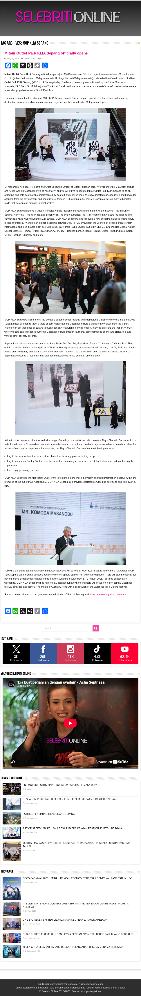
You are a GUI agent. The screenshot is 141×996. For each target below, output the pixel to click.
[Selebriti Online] (70, 18)
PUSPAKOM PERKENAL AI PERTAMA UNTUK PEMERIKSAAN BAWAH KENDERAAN (70, 799)
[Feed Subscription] (139, 42)
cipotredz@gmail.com (61, 984)
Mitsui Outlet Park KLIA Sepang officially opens (46, 53)
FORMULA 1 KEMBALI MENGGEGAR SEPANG (49, 814)
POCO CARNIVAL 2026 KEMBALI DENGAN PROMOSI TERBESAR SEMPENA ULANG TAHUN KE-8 (77, 878)
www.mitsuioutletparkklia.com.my (108, 594)
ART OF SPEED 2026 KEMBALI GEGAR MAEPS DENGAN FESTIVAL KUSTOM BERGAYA (73, 828)
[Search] (96, 628)
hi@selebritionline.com (91, 984)
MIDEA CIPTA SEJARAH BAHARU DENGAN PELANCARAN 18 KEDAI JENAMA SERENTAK (73, 947)
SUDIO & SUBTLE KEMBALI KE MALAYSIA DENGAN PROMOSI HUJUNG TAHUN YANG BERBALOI (78, 934)
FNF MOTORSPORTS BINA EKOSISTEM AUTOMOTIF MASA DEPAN (61, 785)
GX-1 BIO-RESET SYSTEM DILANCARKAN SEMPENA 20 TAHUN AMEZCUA (65, 919)
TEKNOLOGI (29, 58)
